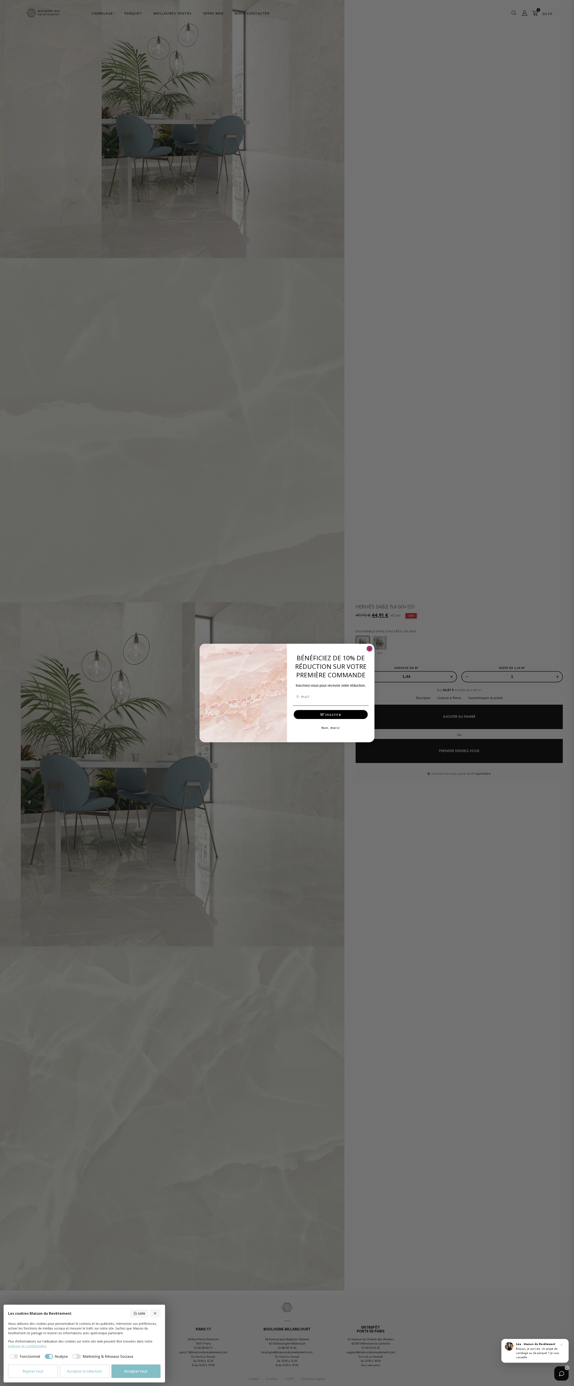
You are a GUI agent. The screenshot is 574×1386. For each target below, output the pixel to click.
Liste (141, 1313)
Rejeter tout (32, 1371)
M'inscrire (330, 714)
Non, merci (331, 728)
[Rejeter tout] (155, 1313)
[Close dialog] (369, 648)
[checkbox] (24, 1356)
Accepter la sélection (84, 1371)
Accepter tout (136, 1371)
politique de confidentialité (27, 1346)
